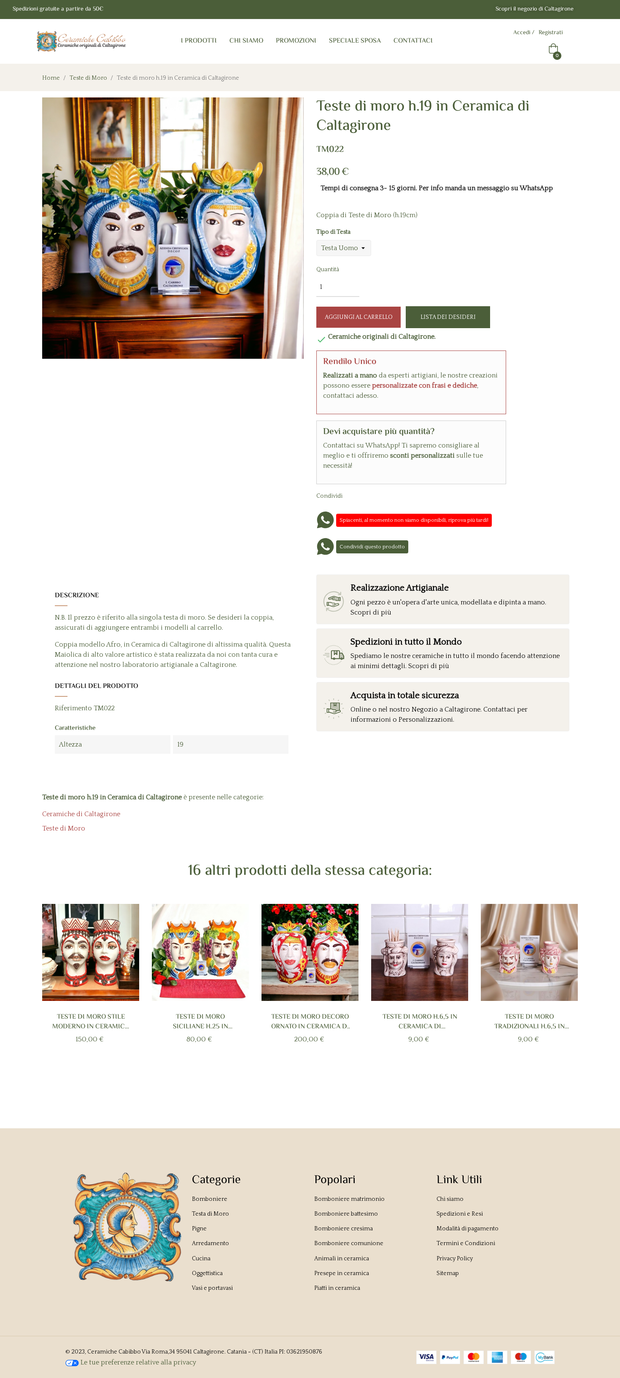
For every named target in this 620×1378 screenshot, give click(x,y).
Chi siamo (450, 1199)
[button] (535, 9)
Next (563, 993)
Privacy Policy (455, 1258)
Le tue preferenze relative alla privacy (137, 1362)
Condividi (358, 496)
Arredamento (210, 1243)
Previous (56, 993)
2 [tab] (306, 1078)
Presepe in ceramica (341, 1273)
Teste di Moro (63, 828)
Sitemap (448, 1273)
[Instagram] (604, 9)
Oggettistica (207, 1273)
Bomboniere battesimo (346, 1214)
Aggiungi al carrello (359, 317)
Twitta (371, 496)
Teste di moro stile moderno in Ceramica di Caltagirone (90, 1022)
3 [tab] (314, 1078)
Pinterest (384, 496)
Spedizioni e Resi (460, 1214)
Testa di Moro (210, 1214)
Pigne (199, 1228)
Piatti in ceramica (337, 1288)
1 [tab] (297, 1078)
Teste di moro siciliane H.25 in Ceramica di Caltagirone (200, 1022)
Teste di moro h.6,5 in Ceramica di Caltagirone (420, 1022)
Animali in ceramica (341, 1258)
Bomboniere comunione (348, 1243)
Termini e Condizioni (466, 1243)
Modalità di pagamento (468, 1228)
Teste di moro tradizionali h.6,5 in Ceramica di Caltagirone (529, 1022)
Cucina (201, 1258)
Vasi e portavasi (212, 1288)
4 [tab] (322, 1078)
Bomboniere (209, 1199)
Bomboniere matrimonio (349, 1199)
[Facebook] (587, 9)
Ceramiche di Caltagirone (81, 814)
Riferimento (73, 708)
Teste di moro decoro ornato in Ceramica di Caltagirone (310, 1022)
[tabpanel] (91, 987)
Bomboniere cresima (343, 1228)
